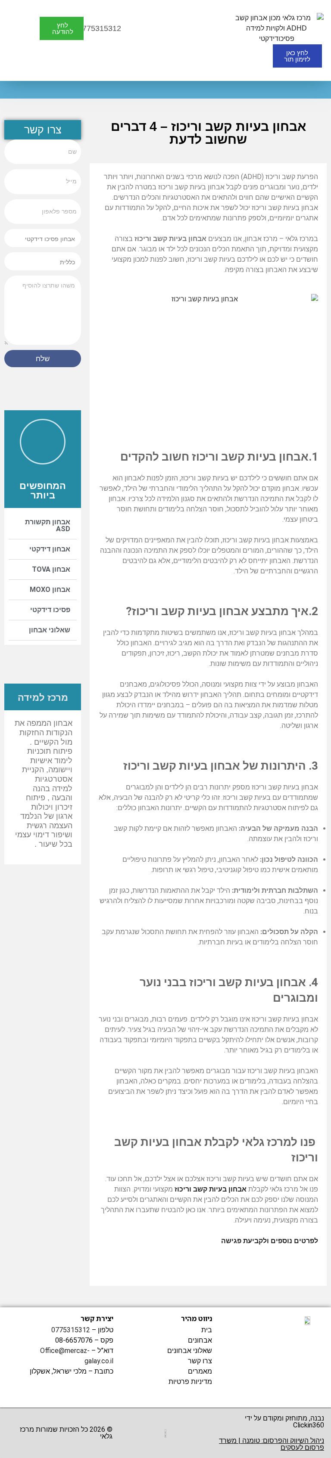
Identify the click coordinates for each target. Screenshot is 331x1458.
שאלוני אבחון (49, 630)
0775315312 (70, 1330)
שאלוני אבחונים (189, 1351)
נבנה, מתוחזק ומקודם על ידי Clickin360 (284, 1421)
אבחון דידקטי (49, 549)
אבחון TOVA (51, 569)
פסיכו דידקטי (50, 610)
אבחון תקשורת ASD (47, 525)
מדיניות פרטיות (190, 1382)
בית (206, 1330)
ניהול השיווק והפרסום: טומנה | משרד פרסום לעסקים (271, 1444)
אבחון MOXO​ (50, 589)
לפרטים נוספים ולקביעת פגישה (269, 1241)
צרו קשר (200, 1361)
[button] (143, 28)
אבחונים (200, 1340)
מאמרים (200, 1371)
